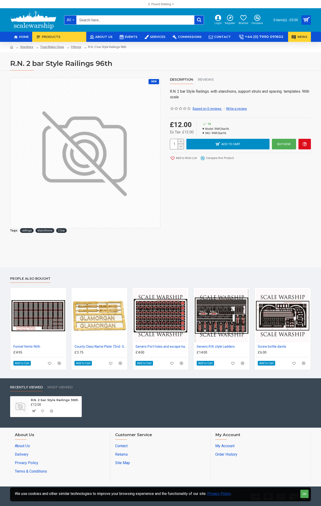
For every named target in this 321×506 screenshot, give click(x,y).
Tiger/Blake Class (52, 47)
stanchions (44, 230)
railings (27, 230)
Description (181, 80)
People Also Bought (30, 279)
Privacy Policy (219, 493)
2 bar (61, 230)
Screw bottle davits (272, 346)
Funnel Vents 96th (26, 346)
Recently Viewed (26, 387)
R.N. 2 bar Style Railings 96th (54, 400)
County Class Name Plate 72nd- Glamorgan (100, 346)
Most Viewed (60, 387)
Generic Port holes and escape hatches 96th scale (161, 346)
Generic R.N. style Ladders (216, 346)
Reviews (206, 80)
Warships (26, 47)
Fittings (76, 47)
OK (304, 494)
